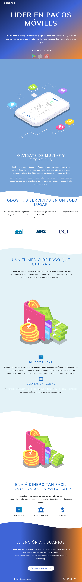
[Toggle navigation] (75, 3)
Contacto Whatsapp (42, 568)
